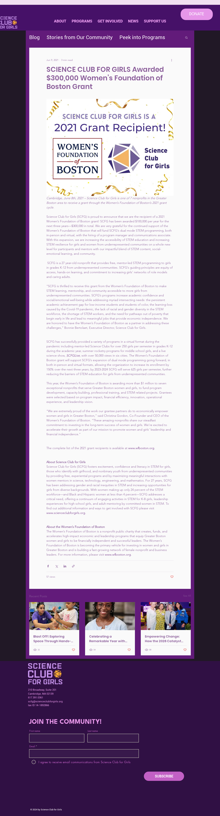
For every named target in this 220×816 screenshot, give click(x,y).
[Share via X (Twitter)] (56, 566)
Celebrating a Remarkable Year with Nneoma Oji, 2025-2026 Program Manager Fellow (109, 638)
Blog (34, 37)
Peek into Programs (142, 37)
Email (32, 746)
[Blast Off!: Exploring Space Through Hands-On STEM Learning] (54, 616)
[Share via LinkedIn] (65, 566)
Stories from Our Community (80, 37)
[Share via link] (73, 566)
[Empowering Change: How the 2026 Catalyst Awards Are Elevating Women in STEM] (166, 616)
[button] (110, 21)
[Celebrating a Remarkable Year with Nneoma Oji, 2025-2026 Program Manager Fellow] (110, 616)
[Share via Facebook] (48, 566)
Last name (93, 731)
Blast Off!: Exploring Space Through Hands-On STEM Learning (52, 638)
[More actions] (171, 60)
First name (34, 731)
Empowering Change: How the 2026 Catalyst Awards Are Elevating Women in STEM (163, 638)
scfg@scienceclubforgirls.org (45, 701)
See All (187, 595)
